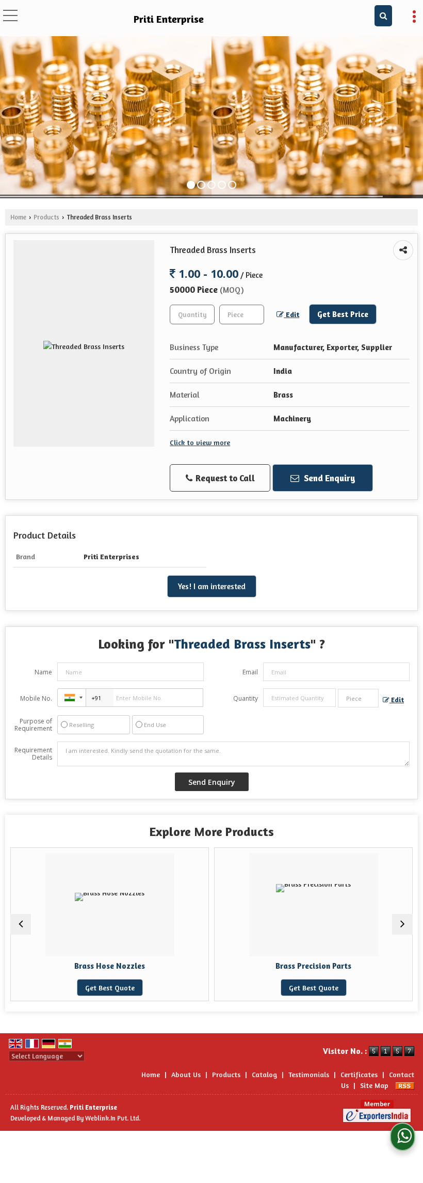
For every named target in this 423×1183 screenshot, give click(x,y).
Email (250, 672)
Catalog (264, 1074)
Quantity (245, 698)
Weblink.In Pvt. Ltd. (112, 1118)
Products (46, 217)
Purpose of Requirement (33, 725)
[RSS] (405, 1085)
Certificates (359, 1074)
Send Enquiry (328, 477)
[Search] (383, 15)
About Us (186, 1074)
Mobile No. (36, 698)
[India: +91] (71, 697)
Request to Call (224, 477)
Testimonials (308, 1074)
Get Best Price (342, 314)
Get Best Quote (64, 987)
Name (43, 672)
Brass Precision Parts (268, 966)
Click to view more (200, 442)
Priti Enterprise (169, 19)
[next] (402, 924)
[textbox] (241, 314)
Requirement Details (33, 754)
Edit (291, 314)
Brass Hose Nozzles (64, 966)
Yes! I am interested (212, 586)
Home (18, 217)
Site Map (374, 1085)
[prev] (20, 924)
